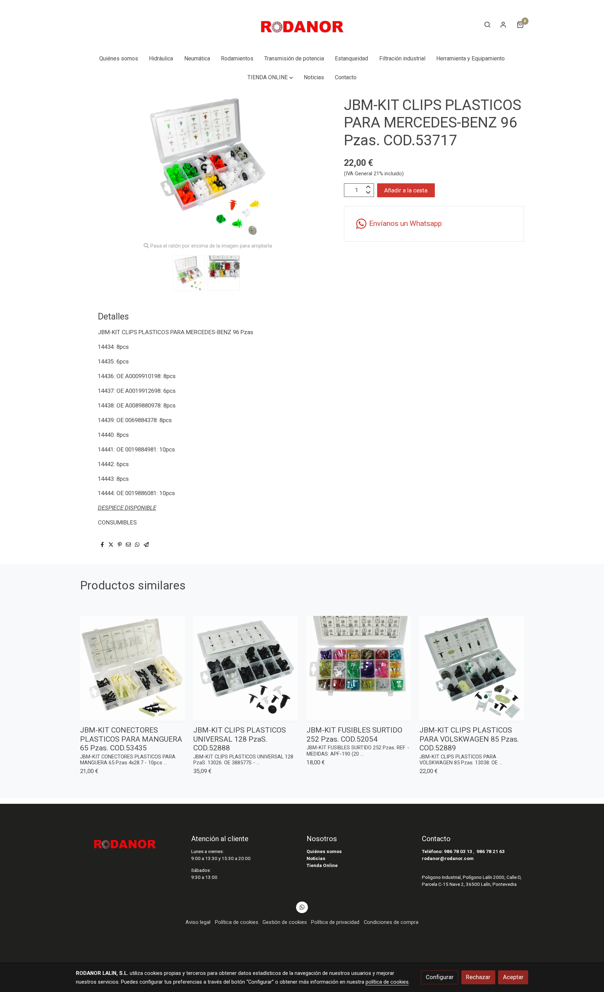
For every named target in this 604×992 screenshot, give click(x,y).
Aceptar (513, 976)
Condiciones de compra (391, 922)
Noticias (316, 858)
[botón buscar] (487, 24)
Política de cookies (236, 922)
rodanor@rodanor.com (448, 858)
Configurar (440, 976)
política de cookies (387, 982)
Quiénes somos (324, 851)
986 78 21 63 (490, 851)
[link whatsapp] (302, 907)
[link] (302, 24)
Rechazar (478, 976)
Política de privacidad (335, 922)
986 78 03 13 (458, 851)
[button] (270, 77)
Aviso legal (198, 922)
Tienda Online (322, 865)
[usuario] (503, 24)
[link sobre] (129, 842)
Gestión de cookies (285, 922)
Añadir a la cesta (405, 189)
